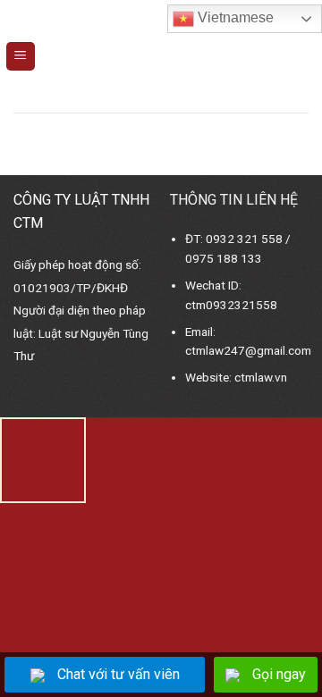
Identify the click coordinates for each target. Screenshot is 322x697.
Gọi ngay (279, 674)
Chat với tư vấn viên (118, 674)
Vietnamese (234, 17)
